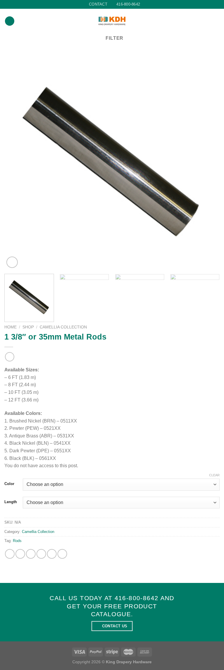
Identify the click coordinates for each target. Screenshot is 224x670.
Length (10, 502)
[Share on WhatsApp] (10, 554)
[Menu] (9, 21)
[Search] (217, 21)
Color (9, 484)
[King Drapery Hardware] (112, 21)
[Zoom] (12, 262)
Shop (28, 327)
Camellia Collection (63, 327)
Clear (214, 475)
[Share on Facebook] (20, 554)
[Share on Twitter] (31, 554)
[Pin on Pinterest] (52, 554)
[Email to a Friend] (41, 554)
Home (10, 327)
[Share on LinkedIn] (62, 554)
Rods (17, 541)
